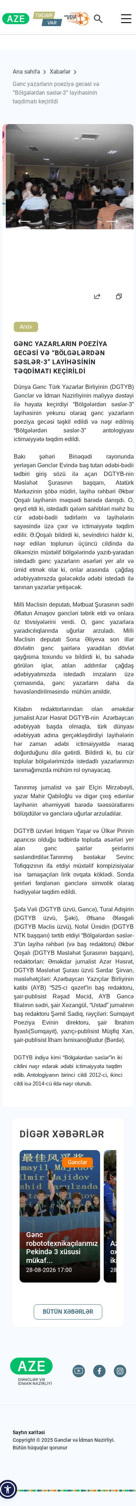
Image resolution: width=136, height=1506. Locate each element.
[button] (7, 1489)
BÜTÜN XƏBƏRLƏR (68, 1311)
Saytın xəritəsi (29, 1432)
